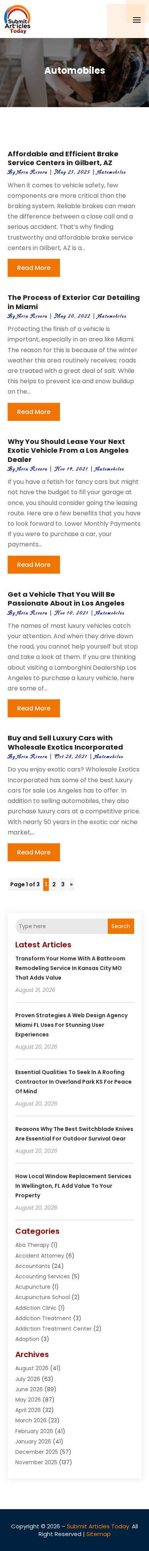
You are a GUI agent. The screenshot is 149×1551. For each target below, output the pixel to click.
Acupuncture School (42, 1297)
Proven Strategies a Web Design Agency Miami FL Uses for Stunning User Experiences (71, 1024)
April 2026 (28, 1410)
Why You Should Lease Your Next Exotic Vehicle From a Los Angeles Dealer (68, 450)
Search (121, 926)
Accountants (32, 1266)
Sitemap (98, 1534)
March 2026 (31, 1420)
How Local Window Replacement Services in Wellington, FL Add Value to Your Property (73, 1185)
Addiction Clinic (36, 1308)
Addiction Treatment (43, 1318)
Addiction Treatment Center (53, 1329)
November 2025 (36, 1462)
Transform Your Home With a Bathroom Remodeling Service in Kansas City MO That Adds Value (70, 968)
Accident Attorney (39, 1256)
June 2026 (29, 1389)
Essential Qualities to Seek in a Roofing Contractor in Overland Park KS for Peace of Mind (73, 1081)
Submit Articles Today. (98, 1526)
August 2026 (32, 1368)
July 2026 (27, 1379)
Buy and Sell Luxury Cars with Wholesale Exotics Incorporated (65, 742)
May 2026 (28, 1400)
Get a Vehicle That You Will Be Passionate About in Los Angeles (66, 598)
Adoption (27, 1339)
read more (33, 267)
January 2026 (33, 1441)
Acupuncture (32, 1287)
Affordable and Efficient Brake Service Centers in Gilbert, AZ (63, 158)
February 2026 (34, 1431)
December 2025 (36, 1452)
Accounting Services (42, 1276)
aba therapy (32, 1245)
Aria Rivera (32, 172)
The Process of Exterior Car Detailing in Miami (74, 302)
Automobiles (111, 172)
